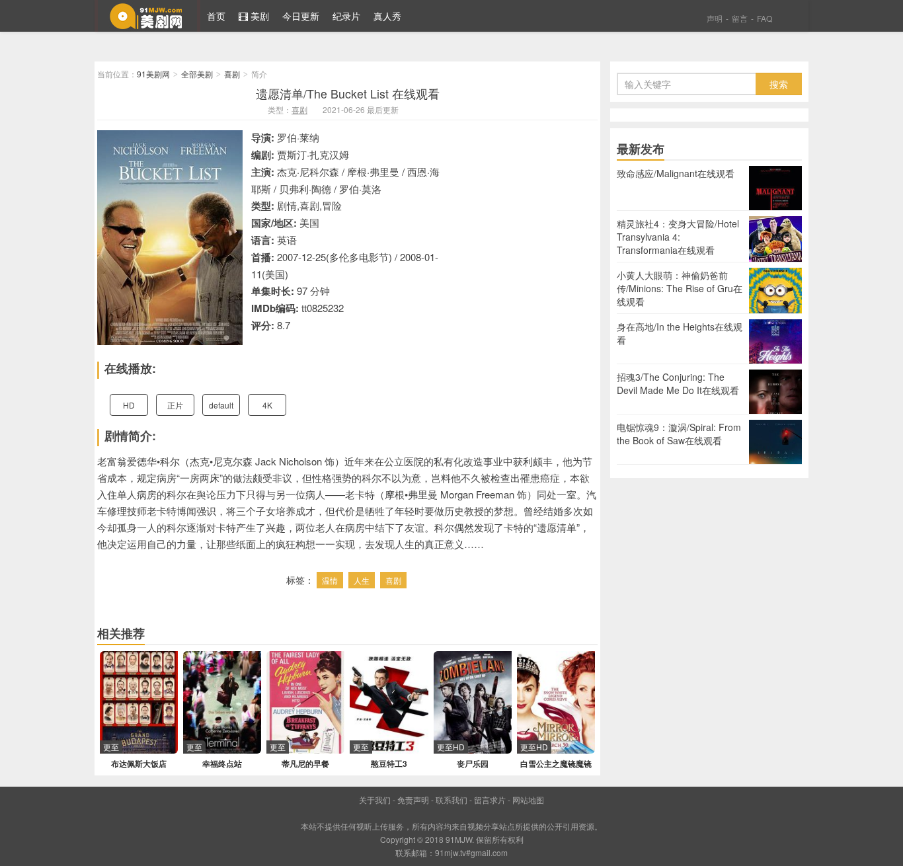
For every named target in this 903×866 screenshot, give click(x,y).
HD (129, 405)
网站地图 (528, 799)
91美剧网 (147, 16)
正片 (175, 405)
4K (267, 405)
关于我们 (375, 799)
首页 (216, 15)
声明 (715, 18)
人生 (362, 580)
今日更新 (300, 15)
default (221, 405)
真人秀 (387, 15)
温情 (330, 580)
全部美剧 (197, 73)
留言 (740, 18)
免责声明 (413, 799)
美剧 (258, 15)
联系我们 (451, 799)
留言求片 (490, 799)
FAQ (764, 18)
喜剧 (232, 73)
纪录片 (346, 15)
